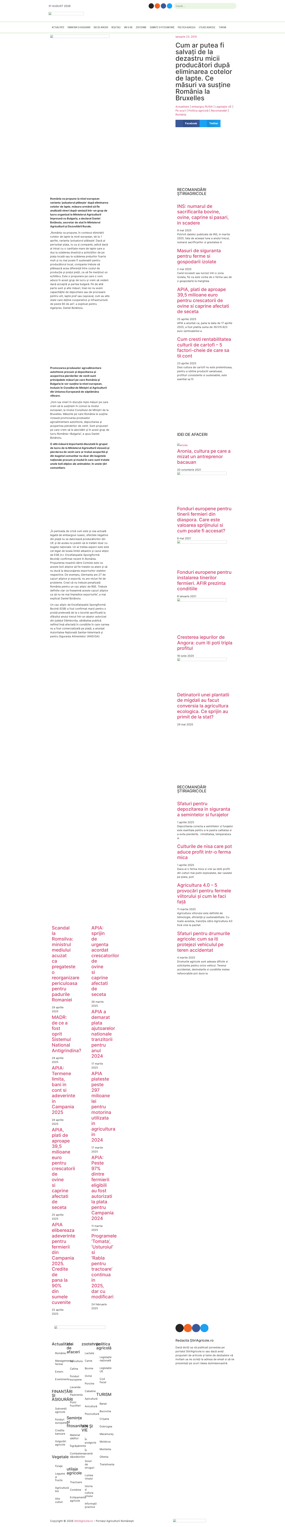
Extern (59, 1371)
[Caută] (233, 6)
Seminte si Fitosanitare (162, 27)
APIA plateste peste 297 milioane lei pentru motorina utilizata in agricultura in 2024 (103, 1107)
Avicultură (89, 1406)
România (180, 114)
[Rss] (157, 6)
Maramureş (104, 1434)
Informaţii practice (89, 1505)
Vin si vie (128, 27)
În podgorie (89, 1441)
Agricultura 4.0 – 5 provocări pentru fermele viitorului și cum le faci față (204, 893)
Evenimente (59, 1379)
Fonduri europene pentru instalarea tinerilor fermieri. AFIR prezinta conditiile (204, 580)
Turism (222, 27)
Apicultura (74, 1361)
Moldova (104, 1441)
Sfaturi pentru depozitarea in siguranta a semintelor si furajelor (203, 809)
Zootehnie (141, 27)
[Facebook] (163, 6)
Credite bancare (59, 1432)
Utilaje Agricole (207, 27)
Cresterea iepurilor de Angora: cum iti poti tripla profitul (204, 642)
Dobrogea (104, 1426)
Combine (74, 1489)
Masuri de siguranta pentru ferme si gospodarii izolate (199, 256)
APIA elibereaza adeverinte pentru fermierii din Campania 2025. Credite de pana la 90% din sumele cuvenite (63, 1263)
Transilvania (104, 1464)
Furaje (59, 1466)
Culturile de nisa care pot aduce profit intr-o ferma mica (204, 852)
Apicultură (89, 1398)
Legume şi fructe (59, 1477)
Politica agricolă (198, 110)
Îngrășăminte (74, 1445)
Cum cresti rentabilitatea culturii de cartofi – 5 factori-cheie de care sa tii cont (204, 347)
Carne (88, 1360)
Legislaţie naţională (104, 1358)
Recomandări (219, 110)
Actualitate (58, 27)
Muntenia (104, 1449)
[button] (187, 123)
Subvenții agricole (59, 1410)
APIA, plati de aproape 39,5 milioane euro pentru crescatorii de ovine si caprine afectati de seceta (63, 1168)
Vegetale (116, 27)
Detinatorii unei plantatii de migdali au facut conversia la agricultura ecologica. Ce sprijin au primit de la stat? (203, 706)
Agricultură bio (59, 1489)
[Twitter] (169, 6)
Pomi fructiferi (74, 1404)
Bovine (89, 1368)
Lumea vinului (89, 1477)
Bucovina (104, 1411)
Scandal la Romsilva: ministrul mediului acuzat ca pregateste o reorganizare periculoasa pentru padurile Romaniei (65, 964)
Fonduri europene (59, 1421)
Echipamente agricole (74, 1499)
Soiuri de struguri (89, 1464)
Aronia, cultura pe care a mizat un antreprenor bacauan (204, 456)
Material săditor (74, 1436)
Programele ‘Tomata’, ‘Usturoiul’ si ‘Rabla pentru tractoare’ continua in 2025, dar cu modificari (104, 1266)
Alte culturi (59, 1500)
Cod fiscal (103, 1380)
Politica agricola (186, 27)
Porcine (89, 1383)
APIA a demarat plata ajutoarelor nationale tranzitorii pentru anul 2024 (103, 1034)
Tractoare (74, 1482)
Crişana (104, 1418)
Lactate (89, 1353)
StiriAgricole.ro (83, 1521)
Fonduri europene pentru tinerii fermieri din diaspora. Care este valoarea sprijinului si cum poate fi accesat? (204, 520)
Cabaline (89, 1391)
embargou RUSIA (202, 106)
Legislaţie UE (223, 106)
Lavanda (74, 1387)
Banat (103, 1403)
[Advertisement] (80, 165)
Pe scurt (180, 110)
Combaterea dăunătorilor (74, 1455)
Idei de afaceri (101, 27)
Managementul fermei (59, 1362)
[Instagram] (151, 6)
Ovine (88, 1376)
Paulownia (74, 1394)
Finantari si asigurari (79, 27)
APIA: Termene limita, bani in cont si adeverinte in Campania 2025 (63, 1090)
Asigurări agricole (59, 1443)
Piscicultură (89, 1413)
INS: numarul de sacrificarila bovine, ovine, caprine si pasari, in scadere (203, 214)
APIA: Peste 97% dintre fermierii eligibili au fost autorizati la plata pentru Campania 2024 (102, 1188)
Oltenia (104, 1456)
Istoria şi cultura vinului (89, 1491)
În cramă (89, 1451)
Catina (74, 1368)
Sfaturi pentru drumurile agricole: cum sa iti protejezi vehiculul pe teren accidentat (203, 942)
